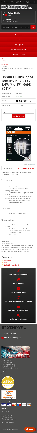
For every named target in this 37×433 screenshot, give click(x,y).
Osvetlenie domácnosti (18, 49)
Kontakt (31, 2)
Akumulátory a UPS (18, 54)
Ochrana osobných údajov (9, 368)
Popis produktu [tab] (7, 168)
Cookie (3, 370)
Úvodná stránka (6, 360)
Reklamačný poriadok (8, 366)
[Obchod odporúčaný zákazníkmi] (8, 395)
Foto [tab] (17, 168)
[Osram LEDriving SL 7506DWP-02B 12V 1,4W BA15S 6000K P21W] (18, 143)
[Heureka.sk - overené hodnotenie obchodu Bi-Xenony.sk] (7, 382)
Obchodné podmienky (8, 364)
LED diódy (7, 263)
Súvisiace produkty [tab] (28, 168)
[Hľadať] (33, 27)
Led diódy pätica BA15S (11, 265)
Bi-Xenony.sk (4, 60)
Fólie (18, 40)
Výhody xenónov (6, 362)
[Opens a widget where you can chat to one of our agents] (29, 429)
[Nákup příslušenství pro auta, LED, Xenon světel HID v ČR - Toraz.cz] (15, 352)
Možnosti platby (23, 2)
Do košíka (19, 116)
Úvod (3, 2)
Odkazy (3, 372)
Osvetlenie (18, 35)
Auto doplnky (19, 45)
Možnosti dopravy (11, 2)
